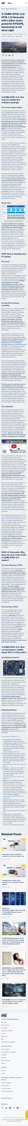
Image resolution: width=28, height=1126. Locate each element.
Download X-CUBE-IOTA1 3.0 (11, 736)
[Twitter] (6, 55)
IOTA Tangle (16, 166)
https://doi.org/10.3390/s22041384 (13, 825)
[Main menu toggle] (26, 3)
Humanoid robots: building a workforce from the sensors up (13, 855)
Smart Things (19, 36)
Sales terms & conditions (14, 1119)
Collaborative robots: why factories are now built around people (13, 882)
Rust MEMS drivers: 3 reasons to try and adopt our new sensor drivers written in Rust (13, 1001)
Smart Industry (10, 36)
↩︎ (19, 752)
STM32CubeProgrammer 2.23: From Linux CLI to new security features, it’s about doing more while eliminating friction (13, 941)
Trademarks (23, 1119)
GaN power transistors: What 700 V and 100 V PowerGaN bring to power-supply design (13, 911)
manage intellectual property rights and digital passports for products (12, 135)
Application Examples (7, 34)
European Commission (20, 121)
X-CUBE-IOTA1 (21, 69)
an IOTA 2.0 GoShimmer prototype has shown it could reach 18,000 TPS (13, 344)
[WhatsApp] (12, 55)
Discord (8, 519)
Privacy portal (10, 1121)
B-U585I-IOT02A (14, 234)
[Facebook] (3, 55)
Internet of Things (18, 34)
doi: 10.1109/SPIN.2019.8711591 (11, 751)
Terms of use (5, 1119)
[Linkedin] (9, 55)
